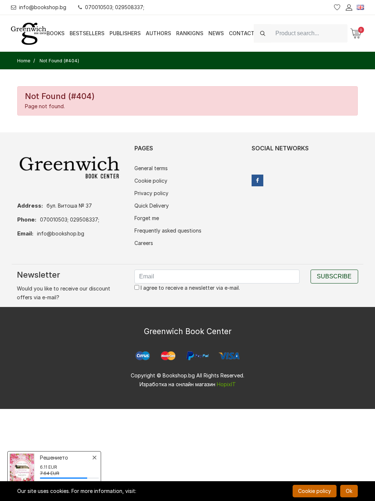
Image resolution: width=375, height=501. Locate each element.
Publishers (125, 33)
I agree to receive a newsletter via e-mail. (189, 288)
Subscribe (334, 276)
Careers (143, 243)
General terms (151, 168)
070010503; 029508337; (114, 7)
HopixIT (226, 384)
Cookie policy (150, 181)
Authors (158, 33)
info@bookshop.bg (42, 7)
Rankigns (189, 33)
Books (55, 33)
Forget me (146, 218)
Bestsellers (87, 33)
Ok (349, 491)
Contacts (243, 33)
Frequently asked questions (167, 230)
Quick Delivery (151, 205)
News (216, 33)
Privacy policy (151, 193)
